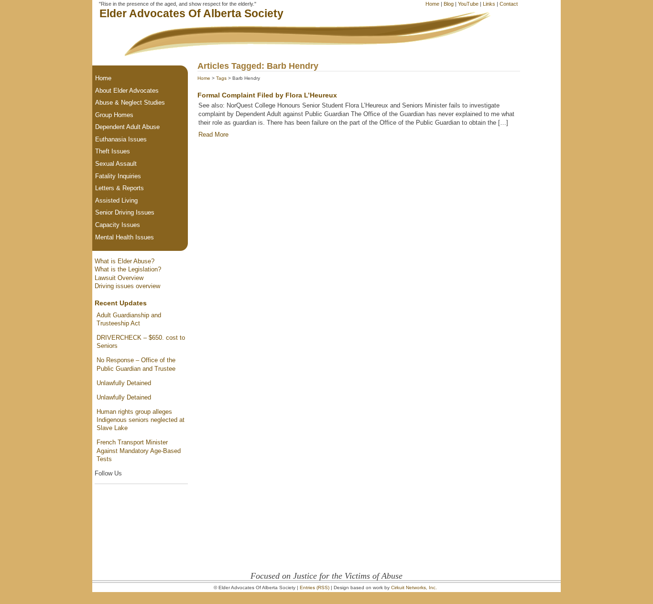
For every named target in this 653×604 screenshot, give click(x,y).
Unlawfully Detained (124, 383)
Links (489, 4)
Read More (213, 134)
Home (432, 4)
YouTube (468, 4)
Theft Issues (112, 151)
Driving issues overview (127, 286)
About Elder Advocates (127, 90)
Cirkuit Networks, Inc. (414, 587)
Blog (449, 4)
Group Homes (114, 115)
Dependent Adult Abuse (127, 126)
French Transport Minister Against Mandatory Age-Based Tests (139, 451)
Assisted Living (116, 200)
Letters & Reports (119, 188)
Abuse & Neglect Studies (130, 102)
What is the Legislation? (128, 269)
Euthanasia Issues (121, 139)
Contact (509, 4)
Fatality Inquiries (118, 176)
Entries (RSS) (314, 587)
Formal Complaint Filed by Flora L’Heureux (267, 95)
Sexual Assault (116, 163)
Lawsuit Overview (119, 277)
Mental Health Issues (124, 237)
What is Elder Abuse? (124, 261)
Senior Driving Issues (124, 212)
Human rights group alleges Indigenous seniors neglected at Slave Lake (141, 420)
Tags (221, 78)
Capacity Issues (117, 224)
